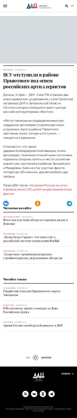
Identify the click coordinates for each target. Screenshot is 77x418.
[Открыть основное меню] (5, 6)
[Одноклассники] (37, 203)
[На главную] (38, 6)
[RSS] (25, 394)
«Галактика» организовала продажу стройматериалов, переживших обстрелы (32, 256)
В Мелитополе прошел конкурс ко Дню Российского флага (30, 310)
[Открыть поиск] (66, 6)
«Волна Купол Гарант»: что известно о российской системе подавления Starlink (31, 239)
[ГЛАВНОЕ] (51, 394)
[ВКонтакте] (6, 203)
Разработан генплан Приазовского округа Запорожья (31, 293)
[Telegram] (69, 203)
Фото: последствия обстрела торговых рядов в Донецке (35, 222)
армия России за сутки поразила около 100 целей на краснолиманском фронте (37, 190)
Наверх (65, 374)
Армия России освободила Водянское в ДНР (33, 325)
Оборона (8, 70)
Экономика (9, 288)
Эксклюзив (9, 234)
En (72, 6)
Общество (9, 305)
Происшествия (11, 217)
